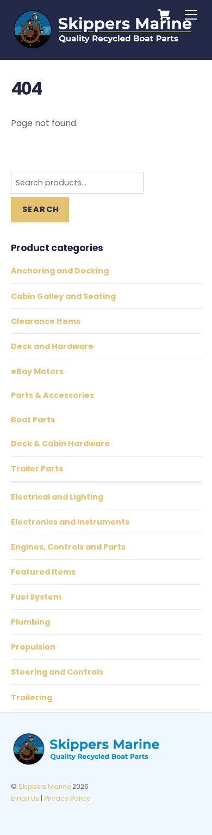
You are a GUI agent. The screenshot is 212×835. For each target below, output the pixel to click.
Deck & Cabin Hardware (60, 443)
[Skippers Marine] (103, 45)
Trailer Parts (37, 468)
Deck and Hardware (52, 346)
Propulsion (33, 646)
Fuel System (36, 596)
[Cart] (163, 15)
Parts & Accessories (52, 395)
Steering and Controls (57, 671)
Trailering (31, 697)
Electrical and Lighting (57, 496)
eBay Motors (37, 371)
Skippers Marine (44, 786)
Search (40, 209)
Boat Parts (33, 419)
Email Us (25, 798)
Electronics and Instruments (70, 521)
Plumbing (30, 621)
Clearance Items (45, 321)
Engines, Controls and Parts (68, 546)
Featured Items (43, 571)
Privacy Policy (67, 798)
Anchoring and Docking (60, 270)
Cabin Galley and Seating (63, 296)
